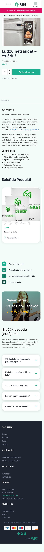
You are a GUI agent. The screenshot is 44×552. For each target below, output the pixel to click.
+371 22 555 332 (8, 490)
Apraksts (5, 101)
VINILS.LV (5, 514)
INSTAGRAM (6, 477)
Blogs (4, 441)
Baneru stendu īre (10, 232)
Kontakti (5, 444)
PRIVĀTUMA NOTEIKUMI (10, 461)
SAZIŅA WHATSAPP (10, 496)
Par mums (5, 437)
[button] (9, 70)
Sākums (4, 15)
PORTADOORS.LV (8, 511)
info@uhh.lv (7, 493)
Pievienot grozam (26, 72)
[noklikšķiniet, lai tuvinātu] (22, 32)
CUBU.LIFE (6, 517)
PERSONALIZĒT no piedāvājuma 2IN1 (24, 130)
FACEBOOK (6, 474)
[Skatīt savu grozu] (35, 3)
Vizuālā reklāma (37, 15)
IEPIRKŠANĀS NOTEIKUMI (11, 457)
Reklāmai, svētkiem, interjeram (19, 15)
